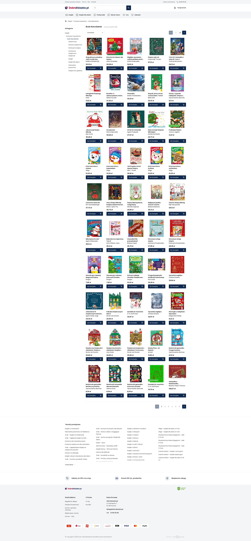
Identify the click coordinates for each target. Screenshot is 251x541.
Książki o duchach (133, 451)
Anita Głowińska (111, 61)
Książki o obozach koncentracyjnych (139, 454)
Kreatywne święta (75, 48)
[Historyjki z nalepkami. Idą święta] (177, 301)
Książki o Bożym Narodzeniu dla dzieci (77, 456)
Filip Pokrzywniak (174, 205)
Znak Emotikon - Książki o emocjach (170, 451)
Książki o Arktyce (132, 438)
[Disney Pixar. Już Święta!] (156, 337)
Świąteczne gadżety (75, 71)
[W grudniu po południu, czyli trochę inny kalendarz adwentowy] (94, 46)
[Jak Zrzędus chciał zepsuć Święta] (136, 155)
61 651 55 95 (182, 2)
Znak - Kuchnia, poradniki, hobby (76, 459)
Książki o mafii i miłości (135, 444)
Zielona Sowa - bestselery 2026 (106, 446)
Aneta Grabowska (133, 61)
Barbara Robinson (154, 207)
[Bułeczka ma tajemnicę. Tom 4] (115, 228)
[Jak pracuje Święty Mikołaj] (94, 119)
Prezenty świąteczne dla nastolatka (77, 444)
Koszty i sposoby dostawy (72, 2)
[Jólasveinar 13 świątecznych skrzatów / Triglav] (94, 301)
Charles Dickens (174, 277)
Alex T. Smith (131, 170)
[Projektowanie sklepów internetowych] (175, 537)
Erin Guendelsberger (93, 205)
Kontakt (93, 2)
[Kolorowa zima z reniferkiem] (177, 155)
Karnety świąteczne (75, 45)
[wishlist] (100, 52)
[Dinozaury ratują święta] (156, 228)
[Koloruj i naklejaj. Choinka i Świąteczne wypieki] (136, 264)
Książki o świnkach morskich (136, 429)
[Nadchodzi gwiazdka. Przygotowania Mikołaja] (177, 337)
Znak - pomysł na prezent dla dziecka (109, 429)
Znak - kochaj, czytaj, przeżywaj (106, 458)
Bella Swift (151, 98)
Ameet (150, 352)
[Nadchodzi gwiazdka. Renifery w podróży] (94, 373)
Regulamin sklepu (71, 501)
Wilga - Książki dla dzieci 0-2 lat (169, 432)
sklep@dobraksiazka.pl (114, 509)
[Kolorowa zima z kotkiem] (156, 155)
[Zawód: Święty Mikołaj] (177, 191)
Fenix (87, 98)
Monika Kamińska (154, 134)
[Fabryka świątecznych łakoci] (115, 301)
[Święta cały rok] (156, 46)
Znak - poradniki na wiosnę (105, 455)
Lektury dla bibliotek (103, 452)
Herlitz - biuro (100, 443)
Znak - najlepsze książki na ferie (75, 438)
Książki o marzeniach (72, 429)
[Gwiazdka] (136, 82)
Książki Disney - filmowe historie (107, 449)
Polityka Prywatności (72, 505)
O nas (88, 501)
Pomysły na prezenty (73, 36)
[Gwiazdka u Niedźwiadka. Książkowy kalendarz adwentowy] (177, 372)
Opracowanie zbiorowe (177, 98)
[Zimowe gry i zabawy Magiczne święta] (94, 264)
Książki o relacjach (133, 432)
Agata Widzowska (92, 241)
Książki (71, 15)
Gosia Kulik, (152, 59)
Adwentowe (73, 42)
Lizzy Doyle (110, 352)
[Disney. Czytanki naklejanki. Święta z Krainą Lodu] (177, 82)
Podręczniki (101, 15)
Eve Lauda (151, 279)
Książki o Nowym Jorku (134, 457)
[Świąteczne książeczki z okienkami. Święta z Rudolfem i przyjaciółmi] (94, 337)
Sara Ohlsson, (111, 243)
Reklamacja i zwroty (72, 513)
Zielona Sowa (110, 389)
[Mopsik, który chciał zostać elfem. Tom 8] (156, 82)
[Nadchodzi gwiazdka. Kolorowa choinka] (136, 373)
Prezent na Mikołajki (71, 453)
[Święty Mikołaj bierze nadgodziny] (136, 191)
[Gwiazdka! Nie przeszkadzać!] (136, 228)
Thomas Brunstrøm (175, 61)
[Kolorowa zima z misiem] (94, 155)
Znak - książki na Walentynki (74, 435)
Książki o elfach (132, 447)
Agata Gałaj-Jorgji (92, 316)
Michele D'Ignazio (133, 207)
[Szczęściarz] (115, 119)
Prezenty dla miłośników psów (75, 441)
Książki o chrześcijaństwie (135, 460)
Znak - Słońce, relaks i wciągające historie (107, 433)
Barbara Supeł (132, 243)
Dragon (88, 279)
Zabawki (137, 15)
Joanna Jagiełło (174, 132)
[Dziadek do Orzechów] (136, 301)
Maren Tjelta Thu (112, 207)
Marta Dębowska (112, 132)
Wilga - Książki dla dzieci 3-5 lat (169, 429)
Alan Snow (89, 134)
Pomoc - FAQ (86, 2)
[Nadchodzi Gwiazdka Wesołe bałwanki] (115, 373)
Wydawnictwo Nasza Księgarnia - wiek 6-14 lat (171, 436)
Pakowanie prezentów (72, 66)
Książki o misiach (133, 435)
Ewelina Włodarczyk (92, 61)
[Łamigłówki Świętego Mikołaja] (94, 82)
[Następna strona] (184, 33)
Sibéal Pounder (111, 98)
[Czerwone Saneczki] (94, 191)
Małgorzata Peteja (175, 316)
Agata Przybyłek (132, 132)
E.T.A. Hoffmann (132, 314)
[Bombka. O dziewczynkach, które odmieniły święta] (115, 82)
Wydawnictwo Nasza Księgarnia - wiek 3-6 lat (171, 441)
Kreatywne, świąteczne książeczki (72, 53)
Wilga (88, 170)
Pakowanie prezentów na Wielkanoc (77, 432)
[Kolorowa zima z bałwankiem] (115, 155)
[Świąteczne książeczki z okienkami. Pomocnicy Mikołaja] (136, 337)
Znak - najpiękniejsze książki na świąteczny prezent (75, 448)
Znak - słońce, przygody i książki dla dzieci (108, 438)
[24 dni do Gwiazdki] (136, 119)
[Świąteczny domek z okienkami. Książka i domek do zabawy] (115, 337)
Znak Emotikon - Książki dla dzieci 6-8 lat (171, 459)
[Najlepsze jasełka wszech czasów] (156, 191)
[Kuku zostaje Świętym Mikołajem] (156, 119)
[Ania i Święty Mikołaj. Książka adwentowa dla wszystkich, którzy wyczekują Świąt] (115, 191)
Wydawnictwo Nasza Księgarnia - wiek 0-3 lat (171, 447)
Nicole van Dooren (112, 316)
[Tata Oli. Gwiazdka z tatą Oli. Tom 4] (177, 46)
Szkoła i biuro (115, 15)
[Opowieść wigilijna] (177, 264)
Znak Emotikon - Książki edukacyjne (170, 454)
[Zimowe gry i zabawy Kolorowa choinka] (115, 264)
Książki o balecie (132, 441)
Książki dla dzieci (85, 15)
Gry (127, 15)
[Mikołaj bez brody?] (94, 228)
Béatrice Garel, (174, 386)
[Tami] (77, 8)
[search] (128, 7)
